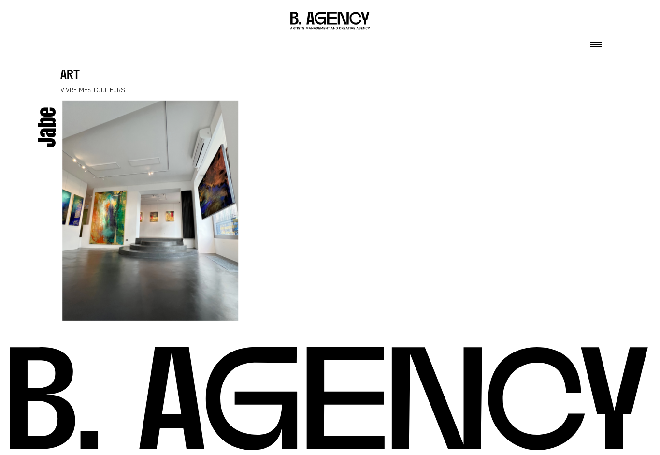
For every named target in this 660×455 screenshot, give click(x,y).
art (70, 75)
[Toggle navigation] (596, 41)
